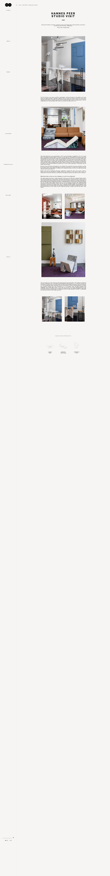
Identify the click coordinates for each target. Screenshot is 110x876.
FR (7, 840)
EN (5, 840)
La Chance (8, 10)
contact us (8, 256)
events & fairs (24, 5)
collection (8, 41)
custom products (8, 133)
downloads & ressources (8, 164)
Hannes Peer (69, 24)
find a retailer (8, 195)
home (20, 5)
